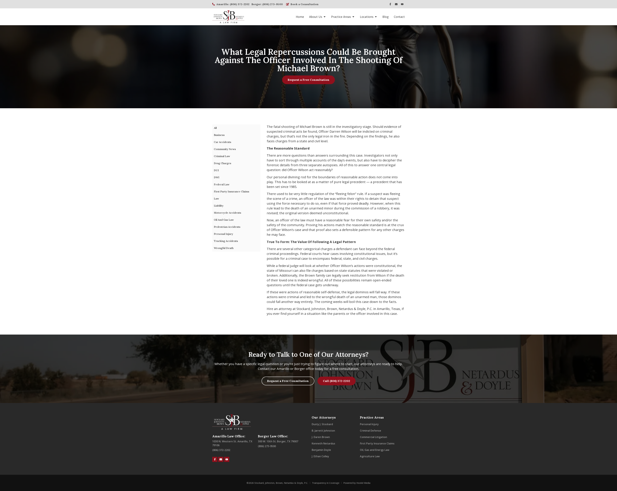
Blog (385, 17)
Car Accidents (222, 142)
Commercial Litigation (373, 437)
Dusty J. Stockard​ (322, 424)
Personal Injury (223, 233)
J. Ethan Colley (320, 456)
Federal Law (221, 184)
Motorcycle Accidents (227, 212)
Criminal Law (222, 156)
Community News (225, 149)
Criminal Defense (370, 430)
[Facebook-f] (390, 4)
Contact (399, 17)
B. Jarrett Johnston (323, 430)
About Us (315, 17)
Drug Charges (222, 163)
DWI (216, 177)
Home (300, 17)
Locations (366, 17)
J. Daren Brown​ (321, 437)
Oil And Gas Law (224, 219)
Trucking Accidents (226, 241)
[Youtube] (402, 4)
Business (219, 135)
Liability (219, 205)
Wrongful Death (223, 248)
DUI (216, 170)
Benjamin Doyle (321, 450)
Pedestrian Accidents (227, 226)
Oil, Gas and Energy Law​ (374, 450)
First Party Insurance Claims (231, 191)
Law (216, 198)
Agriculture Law (370, 456)
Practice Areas (341, 17)
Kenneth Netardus (323, 443)
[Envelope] (396, 4)
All (215, 127)
